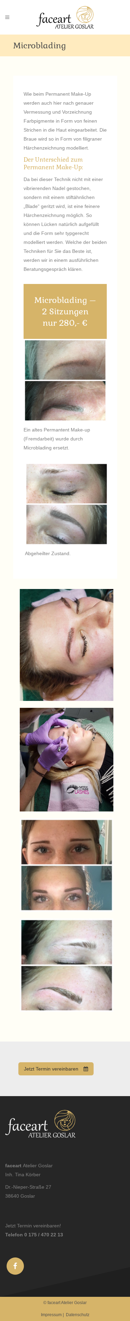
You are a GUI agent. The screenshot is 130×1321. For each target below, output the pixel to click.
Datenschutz (77, 1314)
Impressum (51, 1314)
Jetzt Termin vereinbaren (51, 1069)
